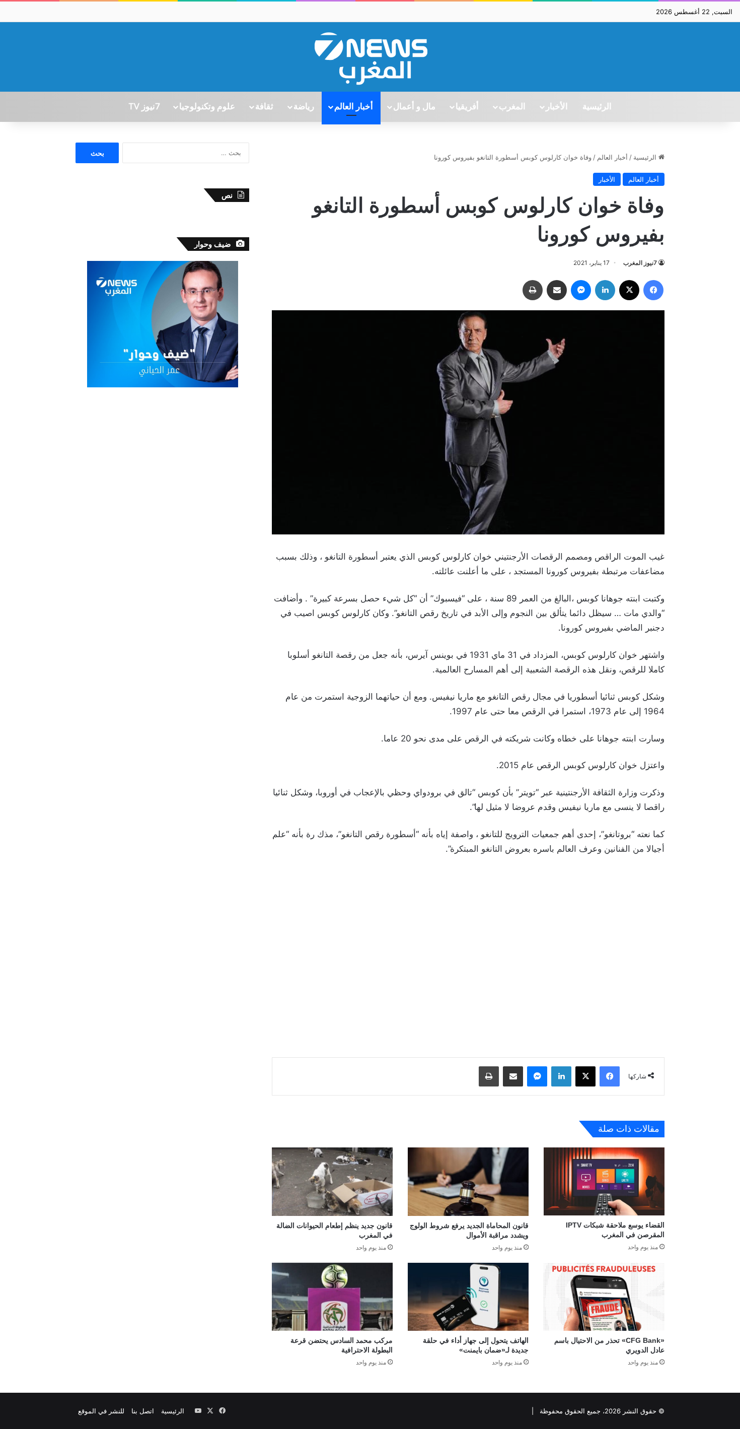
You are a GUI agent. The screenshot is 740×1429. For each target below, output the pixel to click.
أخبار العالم (353, 106)
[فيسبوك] (653, 290)
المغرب (512, 106)
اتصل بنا (142, 1411)
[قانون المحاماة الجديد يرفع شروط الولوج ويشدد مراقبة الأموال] (468, 1181)
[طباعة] (533, 290)
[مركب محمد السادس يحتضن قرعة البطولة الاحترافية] (332, 1297)
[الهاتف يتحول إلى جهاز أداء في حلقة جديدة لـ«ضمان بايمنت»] (468, 1297)
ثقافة (264, 106)
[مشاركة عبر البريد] (557, 290)
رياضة (303, 106)
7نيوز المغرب (640, 262)
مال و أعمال (414, 106)
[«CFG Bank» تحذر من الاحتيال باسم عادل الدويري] (604, 1297)
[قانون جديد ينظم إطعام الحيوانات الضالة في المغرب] (332, 1181)
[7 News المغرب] (370, 57)
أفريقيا (467, 106)
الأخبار (557, 106)
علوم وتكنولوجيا (207, 106)
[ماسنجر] (581, 290)
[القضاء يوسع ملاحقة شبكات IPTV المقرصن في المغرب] (604, 1181)
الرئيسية (597, 106)
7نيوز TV (144, 106)
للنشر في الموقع (101, 1411)
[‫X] (629, 290)
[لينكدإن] (605, 290)
